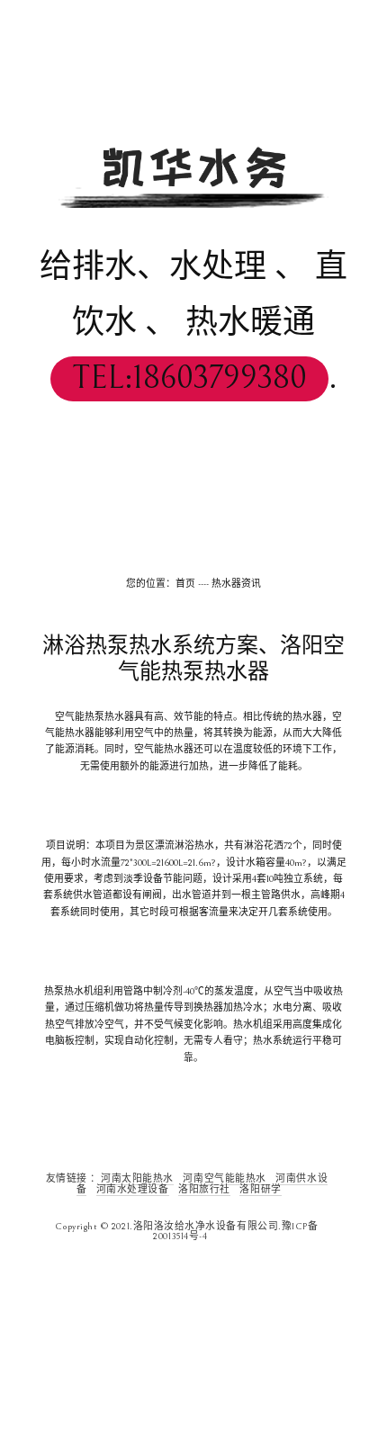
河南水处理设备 (132, 1189)
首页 (185, 584)
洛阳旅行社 (204, 1189)
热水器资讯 (236, 584)
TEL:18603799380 (189, 378)
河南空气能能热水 (224, 1179)
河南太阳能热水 (137, 1179)
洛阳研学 (260, 1189)
